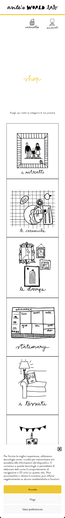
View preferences (32, 509)
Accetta (32, 489)
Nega (32, 499)
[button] (59, 449)
